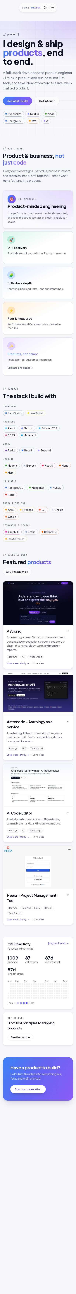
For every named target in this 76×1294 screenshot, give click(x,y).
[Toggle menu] (52, 7)
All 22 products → (17, 571)
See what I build (17, 101)
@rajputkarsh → (58, 943)
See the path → (20, 1037)
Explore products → (20, 367)
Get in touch (47, 101)
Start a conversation (28, 1089)
